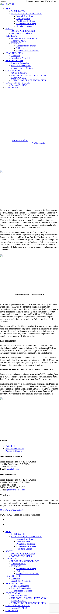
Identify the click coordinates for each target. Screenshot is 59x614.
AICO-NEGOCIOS (14, 583)
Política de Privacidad (14, 448)
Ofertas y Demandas (20, 586)
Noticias (29, 101)
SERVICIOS (11, 559)
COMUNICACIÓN (14, 576)
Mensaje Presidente (24, 539)
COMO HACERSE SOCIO (17, 605)
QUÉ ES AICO (18, 534)
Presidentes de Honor (25, 544)
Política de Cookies (13, 451)
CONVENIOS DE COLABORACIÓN (28, 603)
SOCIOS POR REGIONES (23, 554)
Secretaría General (24, 549)
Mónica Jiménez (20, 140)
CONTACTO (11, 610)
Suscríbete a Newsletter (21, 581)
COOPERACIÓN (13, 593)
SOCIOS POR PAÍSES (21, 556)
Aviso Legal (10, 446)
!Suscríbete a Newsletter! (11, 510)
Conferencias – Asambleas (27, 573)
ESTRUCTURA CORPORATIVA (26, 536)
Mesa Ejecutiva (23, 541)
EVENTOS (16, 566)
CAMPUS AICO (18, 563)
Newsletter (15, 578)
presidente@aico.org (16, 490)
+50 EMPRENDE (19, 596)
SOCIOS (9, 551)
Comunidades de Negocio (22, 591)
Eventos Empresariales (21, 588)
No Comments (38, 143)
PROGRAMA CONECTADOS (25, 561)
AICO (8, 531)
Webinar (20, 571)
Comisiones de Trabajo (26, 546)
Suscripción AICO (19, 608)
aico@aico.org (13, 469)
